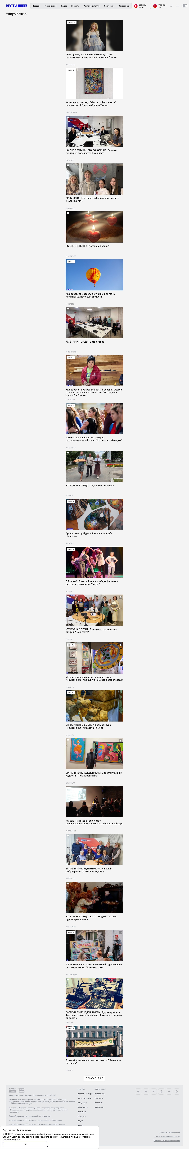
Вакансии (98, 1107)
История (98, 1102)
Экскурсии (109, 6)
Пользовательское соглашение (167, 1137)
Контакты (98, 1098)
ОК (25, 1144)
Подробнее (99, 1094)
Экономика (83, 1107)
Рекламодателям (92, 6)
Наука (80, 1120)
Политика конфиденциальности (167, 1141)
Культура (82, 1116)
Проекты (75, 6)
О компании (124, 6)
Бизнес (81, 1125)
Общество (82, 1102)
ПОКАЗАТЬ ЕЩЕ (94, 1078)
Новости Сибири (85, 1094)
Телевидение (51, 6)
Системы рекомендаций (170, 1133)
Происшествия (84, 1098)
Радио (64, 6)
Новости (36, 6)
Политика (82, 1111)
